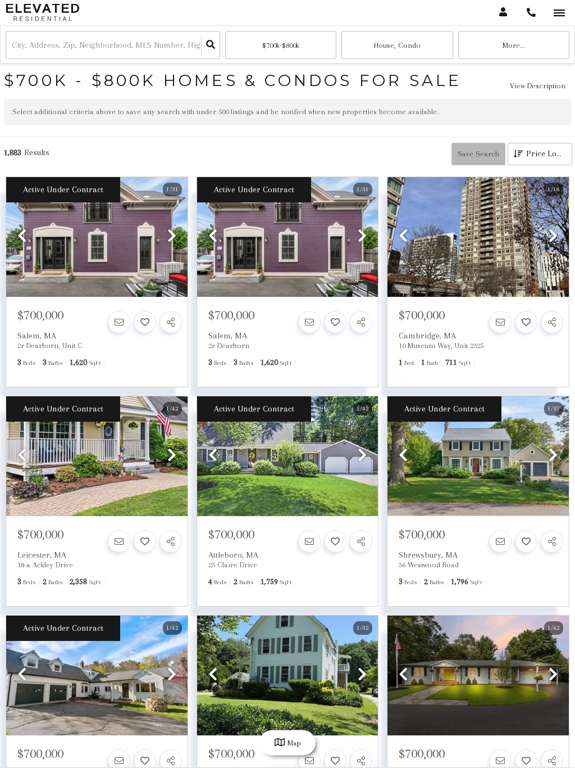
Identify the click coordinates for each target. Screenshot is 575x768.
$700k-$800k (280, 45)
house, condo (397, 45)
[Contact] (119, 322)
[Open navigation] (559, 13)
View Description (537, 86)
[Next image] (172, 237)
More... (514, 45)
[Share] (170, 322)
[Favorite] (145, 322)
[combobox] (13, 45)
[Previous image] (22, 237)
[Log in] (502, 12)
